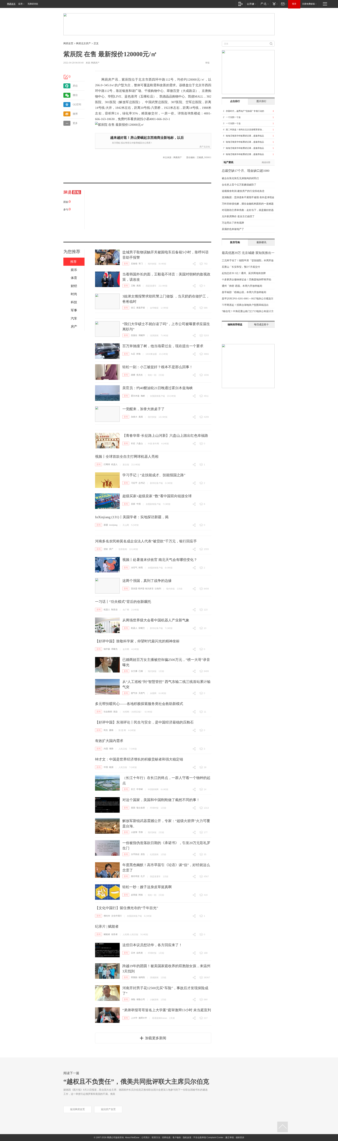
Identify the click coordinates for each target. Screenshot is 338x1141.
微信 (75, 95)
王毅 (133, 285)
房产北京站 (204, 146)
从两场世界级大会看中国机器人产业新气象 (155, 620)
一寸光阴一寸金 (233, 117)
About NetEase (132, 1137)
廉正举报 (229, 1137)
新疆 (106, 525)
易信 (75, 85)
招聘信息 (166, 1137)
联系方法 (156, 1137)
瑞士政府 (140, 808)
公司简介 (145, 1137)
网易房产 (95, 63)
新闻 (126, 263)
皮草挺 (134, 895)
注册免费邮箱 (308, 4)
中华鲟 (139, 789)
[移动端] (240, 4)
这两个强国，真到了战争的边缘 (147, 581)
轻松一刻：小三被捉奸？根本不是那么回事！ (157, 367)
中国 (138, 504)
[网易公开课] (251, 4)
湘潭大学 (143, 1018)
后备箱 (134, 263)
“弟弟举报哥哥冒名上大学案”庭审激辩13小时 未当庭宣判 (166, 1010)
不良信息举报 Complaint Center (208, 1137)
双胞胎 (134, 977)
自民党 (139, 953)
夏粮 (111, 730)
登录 (294, 4)
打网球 (107, 464)
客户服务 (177, 1137)
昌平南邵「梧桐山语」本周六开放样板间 (244, 292)
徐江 (133, 307)
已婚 (141, 671)
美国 (138, 285)
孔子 (143, 876)
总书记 (142, 483)
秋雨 (141, 567)
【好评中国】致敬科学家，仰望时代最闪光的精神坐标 (137, 641)
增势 (111, 748)
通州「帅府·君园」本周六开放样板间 (242, 286)
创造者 (114, 934)
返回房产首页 (108, 1109)
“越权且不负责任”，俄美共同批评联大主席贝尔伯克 (136, 1081)
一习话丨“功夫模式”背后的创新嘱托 (123, 602)
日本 (133, 953)
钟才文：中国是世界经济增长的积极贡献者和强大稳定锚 (139, 759)
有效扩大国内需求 (109, 741)
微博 (75, 113)
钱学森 (107, 649)
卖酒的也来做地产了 (233, 229)
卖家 (133, 504)
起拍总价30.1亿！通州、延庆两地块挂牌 (244, 273)
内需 (106, 748)
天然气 (142, 693)
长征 (133, 443)
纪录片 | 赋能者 (107, 926)
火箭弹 (134, 832)
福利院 (142, 977)
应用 (20, 4)
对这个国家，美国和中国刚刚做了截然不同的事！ (161, 800)
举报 (207, 63)
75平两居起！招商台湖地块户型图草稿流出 (245, 305)
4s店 (133, 354)
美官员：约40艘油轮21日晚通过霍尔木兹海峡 (157, 388)
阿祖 (141, 895)
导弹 (141, 832)
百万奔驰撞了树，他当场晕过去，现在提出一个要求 (162, 346)
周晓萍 (142, 335)
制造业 (114, 609)
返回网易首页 (77, 1109)
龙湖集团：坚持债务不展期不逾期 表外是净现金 (248, 197)
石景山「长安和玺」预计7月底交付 (241, 267)
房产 (111, 549)
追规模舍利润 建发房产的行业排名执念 (243, 191)
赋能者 (107, 934)
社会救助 (108, 711)
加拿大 (134, 417)
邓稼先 (114, 649)
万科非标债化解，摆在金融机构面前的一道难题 (248, 203)
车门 (141, 263)
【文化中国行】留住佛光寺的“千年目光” (126, 908)
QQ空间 (77, 104)
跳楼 (133, 375)
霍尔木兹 (135, 396)
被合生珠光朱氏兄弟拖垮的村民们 (240, 178)
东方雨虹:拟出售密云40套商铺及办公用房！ (132, 143)
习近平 (134, 483)
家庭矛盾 (140, 307)
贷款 (106, 549)
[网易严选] (264, 4)
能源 (111, 767)
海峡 (143, 396)
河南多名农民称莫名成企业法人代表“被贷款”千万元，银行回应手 (146, 541)
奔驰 (138, 354)
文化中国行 (116, 916)
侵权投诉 (240, 1137)
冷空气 (134, 567)
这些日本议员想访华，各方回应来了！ (152, 945)
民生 (106, 730)
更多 (75, 123)
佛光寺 (107, 916)
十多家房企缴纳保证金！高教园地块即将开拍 (246, 279)
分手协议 (135, 854)
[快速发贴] (66, 76)
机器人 (114, 464)
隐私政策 (187, 1137)
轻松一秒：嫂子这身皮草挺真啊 (147, 887)
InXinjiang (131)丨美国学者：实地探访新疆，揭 (131, 517)
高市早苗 (135, 876)
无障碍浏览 (32, 4)
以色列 (158, 588)
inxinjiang (113, 525)
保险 (133, 999)
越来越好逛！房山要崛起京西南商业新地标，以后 (147, 137)
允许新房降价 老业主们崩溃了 (238, 216)
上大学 (134, 1018)
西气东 (134, 693)
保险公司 (140, 999)
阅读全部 (266, 162)
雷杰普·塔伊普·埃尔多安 (142, 588)
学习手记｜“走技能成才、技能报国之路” (153, 475)
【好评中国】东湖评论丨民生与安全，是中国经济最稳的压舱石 (144, 722)
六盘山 (139, 443)
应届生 (134, 335)
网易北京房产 (83, 43)
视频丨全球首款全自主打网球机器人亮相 (126, 456)
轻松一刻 (152, 375)
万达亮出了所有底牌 (233, 222)
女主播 (134, 671)
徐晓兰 (142, 628)
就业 (115, 711)
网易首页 (11, 4)
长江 (133, 789)
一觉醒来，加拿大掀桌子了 (143, 409)
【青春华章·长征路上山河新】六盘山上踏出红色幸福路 (165, 435)
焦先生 (139, 375)
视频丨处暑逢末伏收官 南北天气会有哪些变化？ (159, 560)
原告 (143, 854)
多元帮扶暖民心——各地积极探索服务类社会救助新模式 (139, 704)
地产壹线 (228, 162)
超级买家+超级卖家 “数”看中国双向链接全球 (157, 496)
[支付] (274, 4)
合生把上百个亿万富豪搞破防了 (239, 184)
